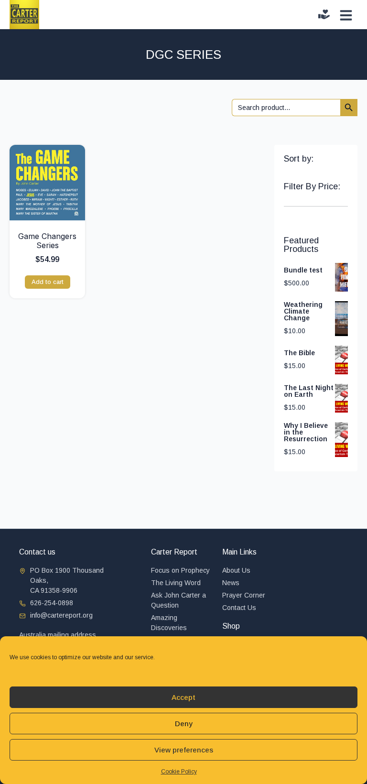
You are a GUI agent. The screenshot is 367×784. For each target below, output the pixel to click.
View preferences (183, 750)
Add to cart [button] (48, 281)
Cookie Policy (179, 771)
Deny (184, 723)
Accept (183, 697)
